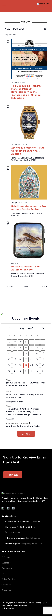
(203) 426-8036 (12, 532)
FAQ (4, 573)
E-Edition (6, 557)
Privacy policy (8, 608)
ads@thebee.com (32, 538)
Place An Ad (7, 568)
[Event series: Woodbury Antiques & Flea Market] (29, 423)
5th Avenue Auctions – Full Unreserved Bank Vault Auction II (27, 150)
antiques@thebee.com (31, 543)
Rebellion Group (21, 605)
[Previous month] (9, 328)
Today (26, 286)
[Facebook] (4, 509)
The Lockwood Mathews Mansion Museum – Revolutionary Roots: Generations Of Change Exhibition (26, 92)
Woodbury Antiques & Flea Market (23, 426)
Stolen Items (7, 590)
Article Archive (8, 579)
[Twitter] (9, 509)
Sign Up (13, 474)
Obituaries (6, 584)
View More (26, 434)
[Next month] (43, 328)
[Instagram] (14, 509)
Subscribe (6, 562)
